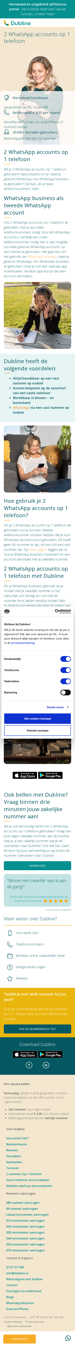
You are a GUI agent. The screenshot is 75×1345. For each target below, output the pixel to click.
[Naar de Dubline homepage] (17, 23)
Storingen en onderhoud (23, 1291)
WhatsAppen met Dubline (24, 1279)
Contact (12, 1285)
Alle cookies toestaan (37, 718)
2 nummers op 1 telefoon (24, 1174)
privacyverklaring (23, 642)
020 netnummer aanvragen (25, 1226)
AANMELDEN (37, 865)
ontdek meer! (44, 14)
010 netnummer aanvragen (25, 1221)
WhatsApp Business (20, 1303)
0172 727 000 (15, 1267)
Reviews (12, 1150)
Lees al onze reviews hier (58, 909)
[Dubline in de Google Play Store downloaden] (50, 775)
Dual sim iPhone (17, 1309)
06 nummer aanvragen (22, 1209)
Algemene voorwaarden (19, 1326)
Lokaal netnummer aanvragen (27, 1215)
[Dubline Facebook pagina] (29, 1065)
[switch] (65, 670)
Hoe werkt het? (17, 1138)
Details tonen (55, 707)
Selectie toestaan (37, 730)
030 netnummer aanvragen (25, 1232)
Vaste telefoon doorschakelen (27, 1180)
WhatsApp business (42, 256)
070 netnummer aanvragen (25, 1250)
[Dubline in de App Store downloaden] (25, 775)
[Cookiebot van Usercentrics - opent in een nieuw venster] (55, 611)
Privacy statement (35, 1321)
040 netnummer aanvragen (25, 1238)
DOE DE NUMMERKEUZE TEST (37, 1029)
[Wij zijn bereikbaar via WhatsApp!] (68, 1339)
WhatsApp (21, 407)
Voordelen (13, 1156)
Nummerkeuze (16, 1144)
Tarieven (12, 1168)
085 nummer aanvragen (23, 1203)
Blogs (10, 1297)
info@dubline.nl (17, 1273)
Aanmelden (14, 1162)
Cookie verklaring (13, 1321)
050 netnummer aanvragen (25, 1244)
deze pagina (38, 549)
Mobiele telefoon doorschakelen (29, 1186)
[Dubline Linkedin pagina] (46, 1065)
